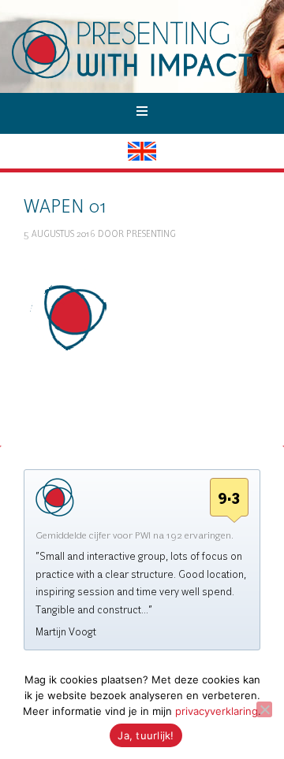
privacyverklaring (216, 711)
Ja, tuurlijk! (146, 735)
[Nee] (264, 709)
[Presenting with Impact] (148, 76)
